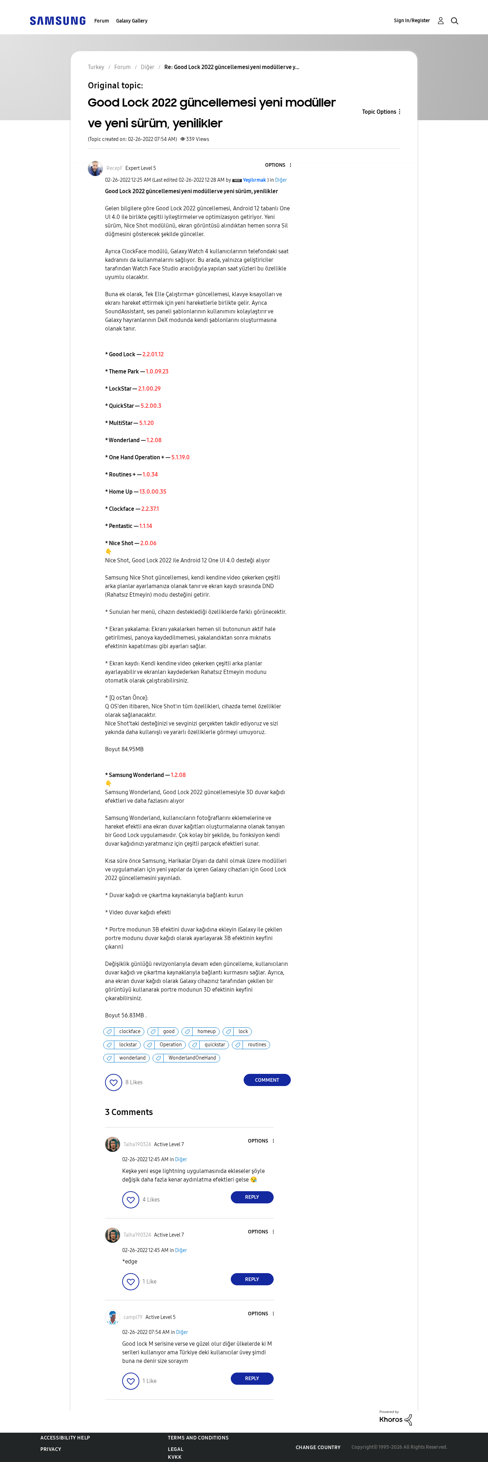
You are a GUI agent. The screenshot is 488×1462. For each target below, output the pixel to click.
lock (243, 1031)
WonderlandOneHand (192, 1058)
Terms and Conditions (198, 1438)
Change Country (318, 1447)
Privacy (50, 1449)
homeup (207, 1031)
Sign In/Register (412, 21)
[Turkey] (57, 20)
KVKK (174, 1457)
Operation (171, 1045)
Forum (101, 21)
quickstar (215, 1045)
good (169, 1031)
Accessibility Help (65, 1438)
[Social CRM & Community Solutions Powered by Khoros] (396, 1417)
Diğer (281, 180)
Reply (252, 1197)
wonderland (132, 1058)
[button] (278, 165)
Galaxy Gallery (132, 21)
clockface (129, 1031)
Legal (175, 1449)
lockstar (128, 1045)
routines (257, 1045)
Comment (267, 1080)
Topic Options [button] (379, 111)
